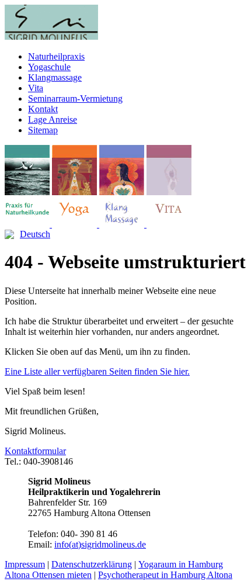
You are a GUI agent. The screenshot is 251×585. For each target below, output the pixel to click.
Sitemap (43, 130)
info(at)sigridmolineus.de (100, 544)
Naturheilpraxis (56, 56)
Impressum (25, 564)
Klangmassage (55, 77)
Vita (35, 88)
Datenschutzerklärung (91, 564)
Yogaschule (49, 67)
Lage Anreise (52, 119)
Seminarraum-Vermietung (75, 98)
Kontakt (43, 109)
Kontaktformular (35, 451)
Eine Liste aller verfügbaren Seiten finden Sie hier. (97, 371)
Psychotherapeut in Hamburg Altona (165, 575)
